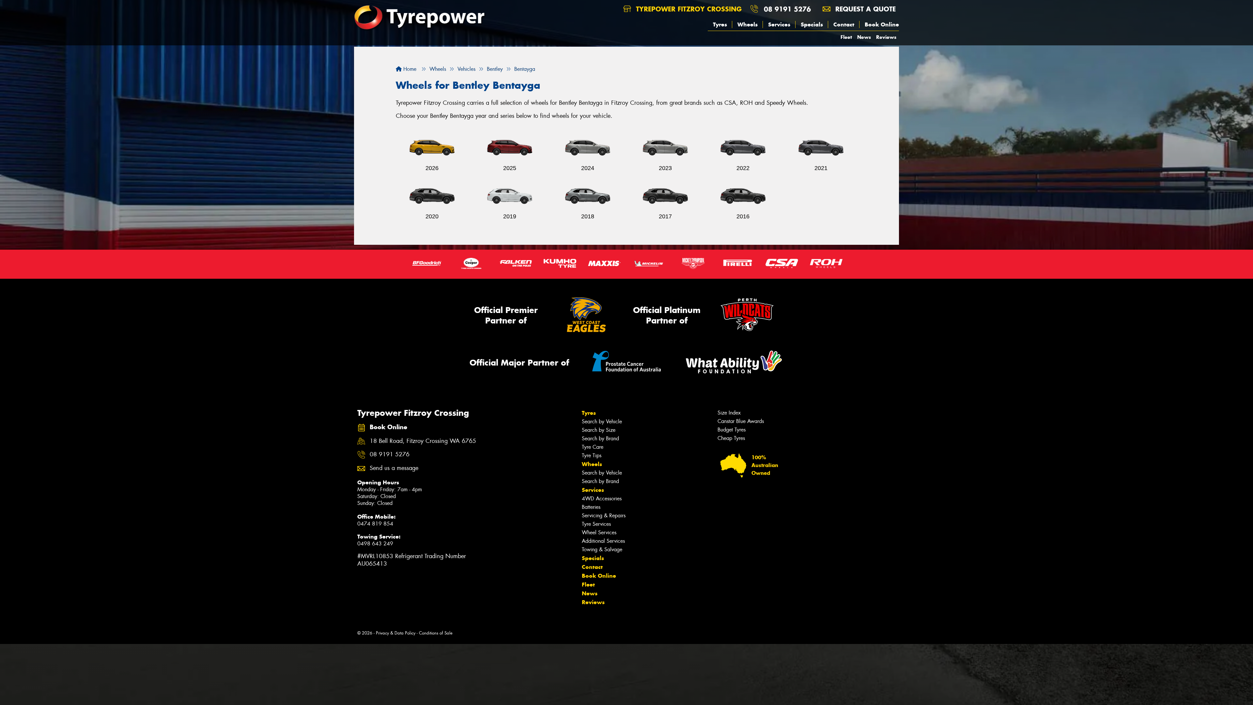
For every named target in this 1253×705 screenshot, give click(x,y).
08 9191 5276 (787, 9)
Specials (812, 24)
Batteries (591, 507)
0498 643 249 (375, 543)
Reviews (886, 37)
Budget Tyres (732, 429)
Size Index (729, 412)
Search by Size (598, 430)
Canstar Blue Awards (741, 421)
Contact (843, 24)
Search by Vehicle (602, 421)
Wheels (747, 24)
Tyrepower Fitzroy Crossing (688, 9)
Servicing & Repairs (604, 515)
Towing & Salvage (602, 549)
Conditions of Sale (436, 633)
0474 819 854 (375, 523)
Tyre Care (592, 447)
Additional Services (603, 541)
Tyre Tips (591, 455)
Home (409, 69)
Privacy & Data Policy (395, 633)
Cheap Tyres (731, 438)
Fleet (846, 37)
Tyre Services (596, 524)
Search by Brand (600, 438)
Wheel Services (599, 532)
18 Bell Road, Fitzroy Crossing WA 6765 (423, 441)
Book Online (882, 24)
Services (779, 24)
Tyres (720, 24)
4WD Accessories (602, 498)
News (864, 37)
